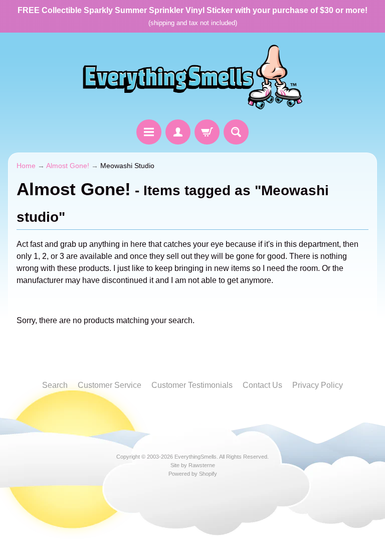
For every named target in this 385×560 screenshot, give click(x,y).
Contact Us (262, 385)
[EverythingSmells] (192, 77)
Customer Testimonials (192, 385)
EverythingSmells (195, 457)
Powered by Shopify (192, 474)
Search (55, 385)
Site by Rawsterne (192, 465)
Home (26, 166)
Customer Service (109, 385)
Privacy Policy (317, 385)
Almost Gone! (67, 166)
